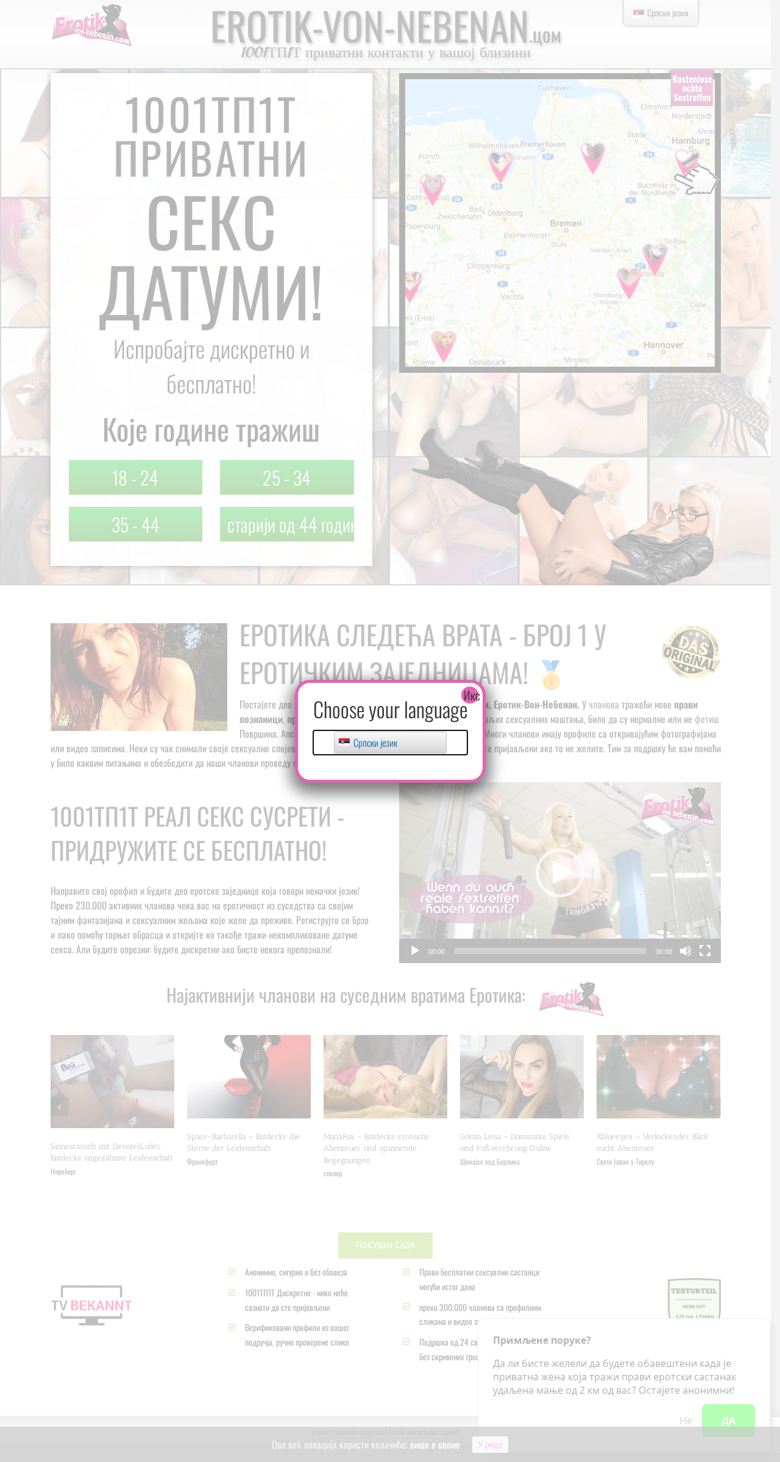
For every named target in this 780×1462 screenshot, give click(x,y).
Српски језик (374, 742)
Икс (471, 695)
